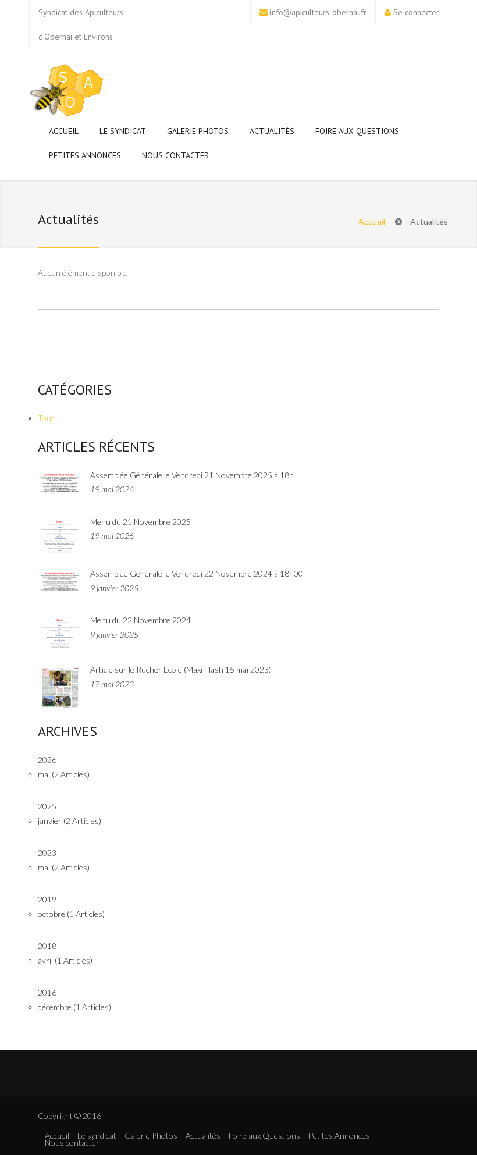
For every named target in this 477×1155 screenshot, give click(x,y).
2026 (47, 760)
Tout (46, 418)
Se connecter (416, 12)
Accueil (64, 131)
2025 (47, 806)
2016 (47, 992)
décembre (74, 1007)
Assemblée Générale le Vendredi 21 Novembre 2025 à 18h (192, 475)
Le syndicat (122, 131)
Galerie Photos (198, 131)
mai (64, 774)
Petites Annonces (85, 155)
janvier (69, 821)
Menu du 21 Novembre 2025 (140, 522)
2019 (47, 899)
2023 (47, 853)
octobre (71, 914)
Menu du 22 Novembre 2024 (140, 620)
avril (65, 960)
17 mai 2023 (112, 684)
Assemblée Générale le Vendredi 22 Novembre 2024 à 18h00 (196, 573)
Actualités (272, 131)
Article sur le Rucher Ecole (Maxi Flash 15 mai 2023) (180, 669)
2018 (47, 946)
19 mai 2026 (112, 489)
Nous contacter (175, 155)
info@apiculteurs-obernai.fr (318, 12)
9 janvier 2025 (114, 588)
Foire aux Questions (357, 131)
